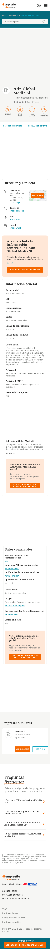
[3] (20, 102)
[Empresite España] (10, 5)
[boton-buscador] (44, 21)
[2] (17, 102)
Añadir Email (15, 228)
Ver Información (12, 568)
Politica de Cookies (10, 913)
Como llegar (15, 202)
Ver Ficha (40, 749)
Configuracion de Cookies (13, 917)
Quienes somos (9, 891)
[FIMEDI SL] (8, 734)
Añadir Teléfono (17, 211)
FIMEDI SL (20, 731)
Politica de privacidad (11, 922)
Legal (4, 908)
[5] (25, 102)
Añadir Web (15, 219)
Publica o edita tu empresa (15, 899)
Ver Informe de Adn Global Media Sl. (25, 945)
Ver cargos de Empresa (15, 605)
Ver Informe (22, 749)
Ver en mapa (37, 195)
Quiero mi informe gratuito (25, 270)
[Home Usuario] (39, 5)
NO (6, 561)
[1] (14, 102)
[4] (23, 102)
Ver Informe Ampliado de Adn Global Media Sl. (25, 485)
